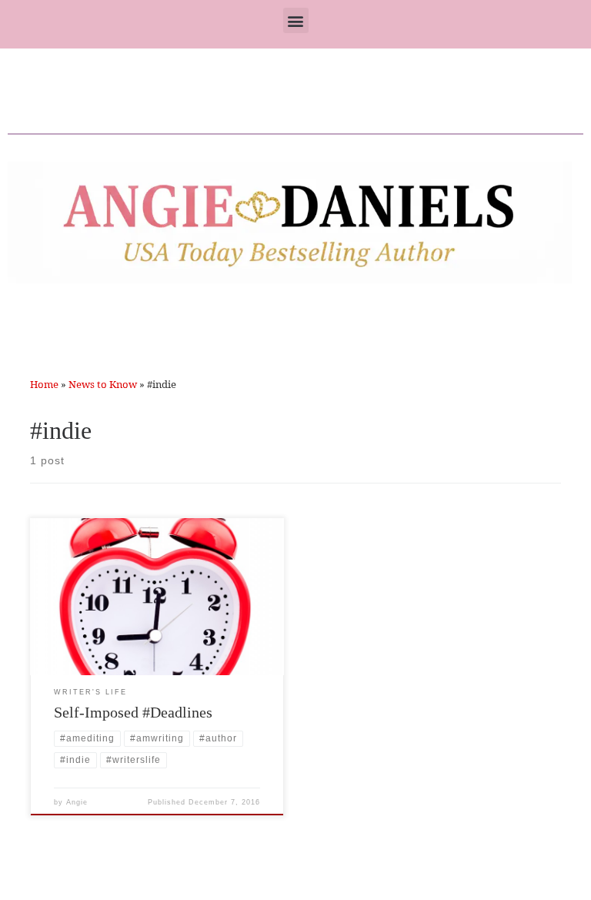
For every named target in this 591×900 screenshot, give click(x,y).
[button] (296, 20)
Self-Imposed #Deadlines (133, 712)
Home (44, 384)
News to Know (102, 384)
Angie (77, 802)
